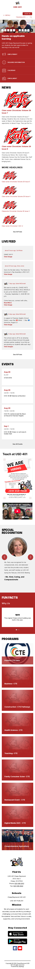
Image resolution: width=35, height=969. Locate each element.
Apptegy (21, 966)
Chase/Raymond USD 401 (17, 897)
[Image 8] (23, 30)
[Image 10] (28, 30)
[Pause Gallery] (31, 30)
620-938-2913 (19, 883)
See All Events (17, 444)
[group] (17, 561)
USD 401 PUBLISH (16, 901)
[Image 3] (8, 30)
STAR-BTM (8, 378)
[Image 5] (14, 30)
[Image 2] (5, 30)
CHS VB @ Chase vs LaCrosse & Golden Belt (15, 433)
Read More (8, 303)
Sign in (27, 14)
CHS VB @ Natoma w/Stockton (15, 396)
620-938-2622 (18, 886)
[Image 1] (2, 30)
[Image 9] (25, 30)
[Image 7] (20, 30)
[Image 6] (17, 30)
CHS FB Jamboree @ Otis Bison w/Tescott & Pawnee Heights (15, 415)
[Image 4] (11, 30)
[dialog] (17, 653)
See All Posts (17, 232)
